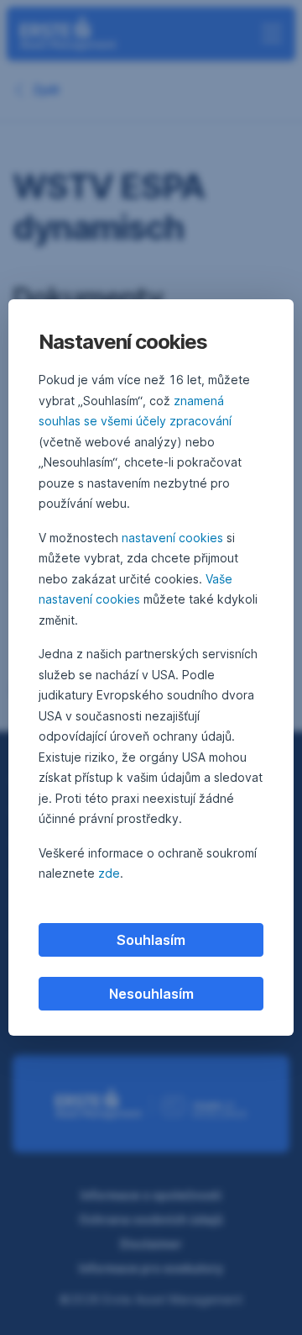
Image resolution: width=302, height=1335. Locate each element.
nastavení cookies (172, 537)
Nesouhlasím (151, 993)
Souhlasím (151, 939)
